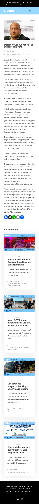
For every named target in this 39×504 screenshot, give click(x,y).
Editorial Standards (16, 488)
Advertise (26, 5)
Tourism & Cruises (16, 408)
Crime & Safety (15, 281)
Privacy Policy (26, 486)
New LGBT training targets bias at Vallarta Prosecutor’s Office (19, 323)
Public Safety (15, 284)
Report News (10, 5)
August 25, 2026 (14, 256)
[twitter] (23, 2)
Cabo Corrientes (16, 411)
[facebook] (19, 2)
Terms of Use (11, 486)
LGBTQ (15, 349)
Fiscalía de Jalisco (17, 347)
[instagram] (31, 2)
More (27, 54)
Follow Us (18, 5)
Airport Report (15, 469)
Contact (29, 491)
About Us (19, 491)
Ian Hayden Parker (13, 54)
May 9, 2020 (10, 51)
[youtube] (27, 2)
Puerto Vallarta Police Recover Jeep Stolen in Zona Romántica (19, 262)
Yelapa (16, 413)
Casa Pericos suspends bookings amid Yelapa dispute (18, 386)
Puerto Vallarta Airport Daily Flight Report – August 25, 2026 (19, 450)
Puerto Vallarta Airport (19, 472)
